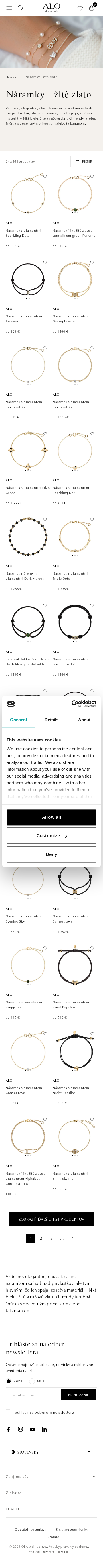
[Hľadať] (20, 8)
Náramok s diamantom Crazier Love (24, 1090)
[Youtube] (32, 1429)
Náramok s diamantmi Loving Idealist (70, 661)
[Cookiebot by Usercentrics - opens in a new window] (72, 704)
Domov (11, 76)
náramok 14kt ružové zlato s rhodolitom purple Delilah (28, 661)
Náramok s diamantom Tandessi (24, 318)
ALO (9, 222)
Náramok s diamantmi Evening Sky (23, 918)
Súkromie (51, 1536)
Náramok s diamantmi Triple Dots (70, 576)
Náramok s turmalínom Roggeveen (24, 1004)
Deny (51, 854)
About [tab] (84, 719)
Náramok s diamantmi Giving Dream (70, 318)
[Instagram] (20, 1429)
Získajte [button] (13, 1493)
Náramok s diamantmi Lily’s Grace (28, 490)
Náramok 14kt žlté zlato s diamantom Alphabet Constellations (25, 1178)
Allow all (51, 816)
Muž (40, 1381)
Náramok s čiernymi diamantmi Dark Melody (25, 576)
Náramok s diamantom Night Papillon (71, 1090)
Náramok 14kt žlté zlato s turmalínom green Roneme (74, 233)
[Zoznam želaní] (80, 8)
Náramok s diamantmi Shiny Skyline (70, 1176)
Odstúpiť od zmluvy (30, 1529)
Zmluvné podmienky (72, 1529)
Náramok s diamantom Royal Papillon (71, 1004)
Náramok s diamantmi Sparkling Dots (23, 233)
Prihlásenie (78, 1394)
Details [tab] (52, 719)
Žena (18, 1381)
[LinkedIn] (44, 1429)
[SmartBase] (55, 1552)
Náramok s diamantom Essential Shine (24, 404)
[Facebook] (8, 1429)
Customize (48, 835)
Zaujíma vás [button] (17, 1477)
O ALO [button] (12, 1509)
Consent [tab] (18, 719)
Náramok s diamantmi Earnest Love (70, 918)
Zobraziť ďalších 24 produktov (51, 1219)
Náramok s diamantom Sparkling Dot (71, 490)
